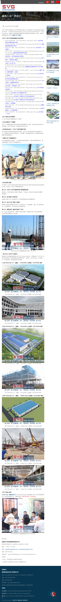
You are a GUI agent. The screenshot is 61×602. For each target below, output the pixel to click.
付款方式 (15, 600)
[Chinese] (57, 2)
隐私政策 (20, 600)
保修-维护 (25, 600)
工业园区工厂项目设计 (52, 88)
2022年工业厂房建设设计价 (9, 494)
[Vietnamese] (47, 2)
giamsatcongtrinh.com (11, 549)
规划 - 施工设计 (11, 19)
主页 (4, 19)
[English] (52, 2)
